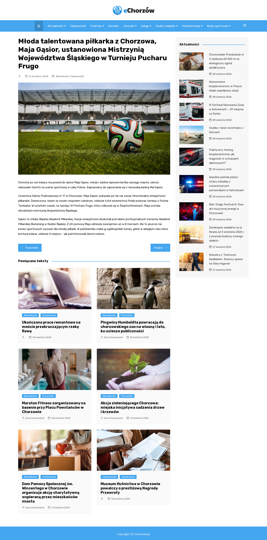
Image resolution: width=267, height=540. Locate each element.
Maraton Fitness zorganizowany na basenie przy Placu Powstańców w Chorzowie (54, 407)
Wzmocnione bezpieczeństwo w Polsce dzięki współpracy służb (225, 86)
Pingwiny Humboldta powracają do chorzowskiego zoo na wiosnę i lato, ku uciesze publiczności (133, 326)
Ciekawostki (78, 26)
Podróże (96, 26)
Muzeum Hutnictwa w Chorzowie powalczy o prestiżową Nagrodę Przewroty (130, 488)
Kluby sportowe (217, 26)
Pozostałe (127, 315)
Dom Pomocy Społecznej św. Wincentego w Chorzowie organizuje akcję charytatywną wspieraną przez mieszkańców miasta (50, 492)
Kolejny (158, 248)
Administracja (191, 26)
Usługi (145, 26)
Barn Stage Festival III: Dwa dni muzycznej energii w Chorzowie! (226, 209)
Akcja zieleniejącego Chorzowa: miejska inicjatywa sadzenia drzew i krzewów (133, 407)
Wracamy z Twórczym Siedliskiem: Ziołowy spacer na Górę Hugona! (226, 259)
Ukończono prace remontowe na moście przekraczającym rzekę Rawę (51, 326)
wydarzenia (49, 315)
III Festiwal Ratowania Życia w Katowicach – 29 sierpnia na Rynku (226, 109)
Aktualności (55, 26)
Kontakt (113, 26)
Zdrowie (128, 26)
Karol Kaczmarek (113, 337)
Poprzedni (31, 248)
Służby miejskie (165, 26)
